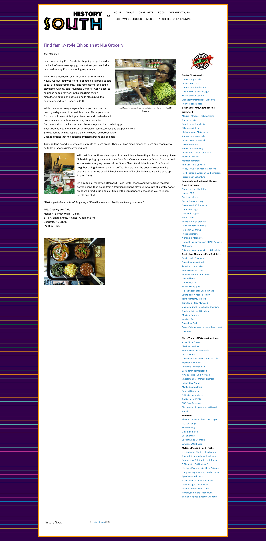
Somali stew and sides (193, 270)
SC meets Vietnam (191, 128)
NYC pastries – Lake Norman (196, 375)
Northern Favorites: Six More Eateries (200, 468)
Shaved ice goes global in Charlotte (199, 496)
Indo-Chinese (188, 354)
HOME (117, 12)
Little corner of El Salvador (195, 132)
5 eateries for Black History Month (199, 452)
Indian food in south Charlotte (196, 152)
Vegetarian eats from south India (198, 379)
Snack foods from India (193, 124)
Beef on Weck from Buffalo (195, 350)
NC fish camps (189, 423)
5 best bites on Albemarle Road (197, 480)
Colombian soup (190, 144)
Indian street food (190, 83)
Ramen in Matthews (191, 230)
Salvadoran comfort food (194, 371)
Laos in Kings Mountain (193, 439)
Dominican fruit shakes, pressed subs (200, 358)
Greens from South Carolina (195, 87)
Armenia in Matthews (192, 238)
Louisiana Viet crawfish (193, 366)
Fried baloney (188, 427)
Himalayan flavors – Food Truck (197, 492)
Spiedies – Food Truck (192, 476)
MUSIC (150, 19)
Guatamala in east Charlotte (196, 311)
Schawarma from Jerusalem (196, 274)
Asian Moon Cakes (191, 342)
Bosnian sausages (191, 286)
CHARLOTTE (146, 12)
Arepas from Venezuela (193, 136)
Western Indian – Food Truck (195, 488)
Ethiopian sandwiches (192, 395)
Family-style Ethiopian (193, 258)
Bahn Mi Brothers (190, 391)
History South (98, 522)
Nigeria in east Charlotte (194, 189)
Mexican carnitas (190, 346)
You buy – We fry (189, 319)
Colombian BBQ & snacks (194, 205)
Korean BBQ (188, 193)
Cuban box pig (189, 120)
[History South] (73, 28)
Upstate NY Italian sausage (195, 91)
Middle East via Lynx (192, 387)
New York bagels (190, 213)
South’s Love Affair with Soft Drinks (199, 460)
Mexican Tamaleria (191, 160)
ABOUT (130, 12)
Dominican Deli (189, 323)
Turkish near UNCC (191, 399)
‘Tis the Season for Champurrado (198, 291)
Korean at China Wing (192, 148)
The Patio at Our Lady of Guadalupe (199, 419)
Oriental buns (188, 278)
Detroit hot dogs (190, 209)
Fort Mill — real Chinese (193, 164)
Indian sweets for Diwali (193, 140)
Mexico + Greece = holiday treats (198, 116)
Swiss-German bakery (193, 95)
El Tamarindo (188, 435)
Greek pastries (189, 282)
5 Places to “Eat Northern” (195, 464)
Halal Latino (188, 217)
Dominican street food (193, 262)
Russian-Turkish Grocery (194, 221)
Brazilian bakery (190, 197)
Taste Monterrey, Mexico (194, 299)
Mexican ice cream (191, 362)
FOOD (161, 12)
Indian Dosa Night (191, 383)
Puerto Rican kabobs (192, 104)
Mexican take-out (190, 156)
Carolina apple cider (192, 79)
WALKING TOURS (179, 12)
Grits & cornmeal (190, 431)
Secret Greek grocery (192, 201)
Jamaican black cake (192, 266)
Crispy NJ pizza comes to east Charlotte (201, 250)
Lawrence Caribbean (192, 444)
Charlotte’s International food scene (199, 456)
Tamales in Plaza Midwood (195, 303)
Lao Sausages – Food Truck (195, 484)
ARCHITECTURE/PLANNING (175, 19)
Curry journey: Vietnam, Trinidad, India (200, 472)
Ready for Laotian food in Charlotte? (199, 168)
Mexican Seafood (190, 315)
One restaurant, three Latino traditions (200, 307)
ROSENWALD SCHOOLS (128, 19)
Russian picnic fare (191, 234)
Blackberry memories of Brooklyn (198, 100)
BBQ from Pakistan (191, 403)
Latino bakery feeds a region (196, 295)
